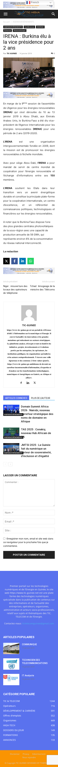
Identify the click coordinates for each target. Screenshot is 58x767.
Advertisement (38, 754)
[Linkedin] (29, 383)
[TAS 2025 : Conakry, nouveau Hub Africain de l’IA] (11, 433)
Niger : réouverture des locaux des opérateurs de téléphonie (15, 289)
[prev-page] (5, 464)
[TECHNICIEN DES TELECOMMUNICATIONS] (11, 664)
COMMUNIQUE (29, 644)
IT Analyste (28, 675)
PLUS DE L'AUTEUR (40, 398)
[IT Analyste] (11, 679)
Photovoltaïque (19, 30)
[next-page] (10, 464)
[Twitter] (36, 383)
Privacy (26, 754)
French (34, 2)
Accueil (6, 21)
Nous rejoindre (29, 757)
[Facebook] (14, 261)
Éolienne (7, 30)
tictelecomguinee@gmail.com (38, 623)
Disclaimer (15, 754)
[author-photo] (29, 320)
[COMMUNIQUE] (11, 648)
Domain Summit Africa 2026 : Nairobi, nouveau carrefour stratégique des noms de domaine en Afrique (37, 414)
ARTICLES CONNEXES (16, 398)
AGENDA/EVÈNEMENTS (23, 21)
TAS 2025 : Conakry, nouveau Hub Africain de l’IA (36, 433)
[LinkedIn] (22, 261)
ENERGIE (40, 27)
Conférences (29, 27)
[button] (5, 14)
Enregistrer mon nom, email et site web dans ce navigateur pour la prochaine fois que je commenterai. (28, 542)
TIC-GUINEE (12, 53)
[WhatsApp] (30, 261)
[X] (6, 261)
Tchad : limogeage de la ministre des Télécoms (42, 288)
